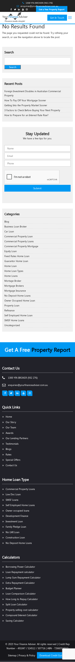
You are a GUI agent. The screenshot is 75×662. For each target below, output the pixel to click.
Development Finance (17, 515)
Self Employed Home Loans (20, 505)
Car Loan (9, 231)
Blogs (8, 448)
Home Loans (11, 275)
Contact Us (11, 465)
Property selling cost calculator (22, 609)
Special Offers (13, 459)
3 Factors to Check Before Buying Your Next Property (32, 110)
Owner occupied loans (17, 510)
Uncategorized (12, 325)
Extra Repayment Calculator (20, 582)
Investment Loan (14, 521)
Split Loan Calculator (16, 604)
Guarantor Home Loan (16, 261)
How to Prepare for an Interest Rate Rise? (26, 115)
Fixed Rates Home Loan (16, 256)
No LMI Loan (12, 532)
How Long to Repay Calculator (22, 599)
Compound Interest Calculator (21, 615)
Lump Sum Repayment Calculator (23, 577)
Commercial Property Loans (19, 241)
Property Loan (11, 305)
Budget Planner (14, 588)
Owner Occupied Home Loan (19, 300)
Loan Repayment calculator (20, 572)
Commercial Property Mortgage (21, 246)
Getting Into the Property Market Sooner (25, 105)
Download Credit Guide (52, 655)
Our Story (11, 422)
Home (9, 416)
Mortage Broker (12, 280)
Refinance (9, 310)
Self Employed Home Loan (18, 315)
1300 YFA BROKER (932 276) (39, 2)
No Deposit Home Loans (17, 295)
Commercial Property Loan (18, 236)
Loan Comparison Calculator (21, 593)
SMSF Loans (12, 499)
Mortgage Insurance (15, 290)
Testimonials (12, 443)
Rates (8, 454)
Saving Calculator (15, 620)
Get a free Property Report (51, 9)
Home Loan (10, 265)
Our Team (11, 427)
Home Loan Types (13, 270)
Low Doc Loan (13, 494)
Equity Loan (10, 251)
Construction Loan (15, 537)
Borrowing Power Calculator (20, 566)
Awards (9, 432)
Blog (6, 221)
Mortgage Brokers (14, 285)
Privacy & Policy (27, 655)
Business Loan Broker (15, 226)
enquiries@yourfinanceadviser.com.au (39, 6)
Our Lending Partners (17, 438)
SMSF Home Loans (14, 320)
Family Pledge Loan (16, 526)
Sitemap (12, 655)
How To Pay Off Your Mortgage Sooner (25, 100)
